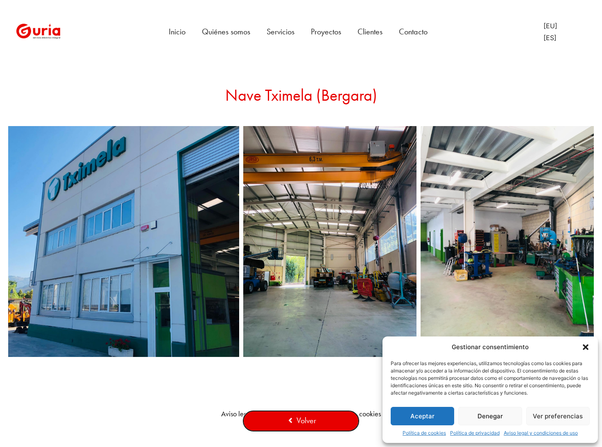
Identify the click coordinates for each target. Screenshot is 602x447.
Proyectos (326, 31)
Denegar (490, 416)
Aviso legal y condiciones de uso (541, 433)
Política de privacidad (475, 433)
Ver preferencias (558, 416)
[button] (586, 347)
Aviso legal (237, 413)
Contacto (413, 31)
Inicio (177, 31)
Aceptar (422, 416)
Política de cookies (424, 433)
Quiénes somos (226, 31)
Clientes (370, 31)
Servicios (280, 31)
